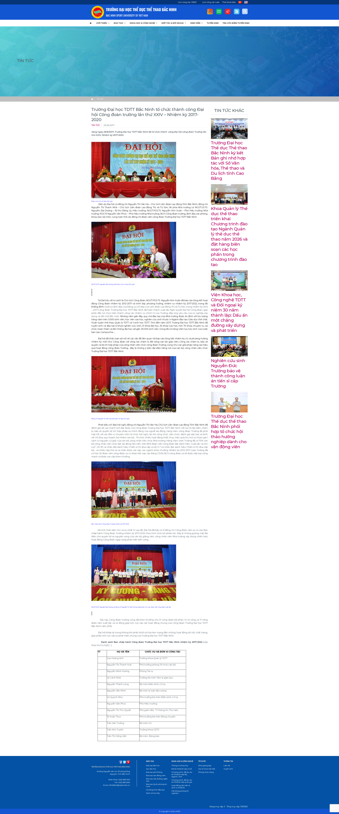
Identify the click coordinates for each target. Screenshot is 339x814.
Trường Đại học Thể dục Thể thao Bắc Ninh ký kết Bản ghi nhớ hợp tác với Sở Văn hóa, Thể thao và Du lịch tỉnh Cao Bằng (229, 160)
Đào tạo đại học (153, 765)
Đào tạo (118, 23)
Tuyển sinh (213, 23)
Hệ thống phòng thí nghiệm (180, 792)
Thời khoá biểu (229, 2)
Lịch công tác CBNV (187, 2)
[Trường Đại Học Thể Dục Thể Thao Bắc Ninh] (97, 12)
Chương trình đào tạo (155, 790)
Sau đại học (151, 769)
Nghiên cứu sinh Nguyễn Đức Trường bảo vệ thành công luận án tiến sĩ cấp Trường (228, 373)
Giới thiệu (101, 23)
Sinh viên (195, 23)
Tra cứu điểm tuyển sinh (236, 23)
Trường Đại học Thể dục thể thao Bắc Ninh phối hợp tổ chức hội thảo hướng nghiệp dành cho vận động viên (228, 431)
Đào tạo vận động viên (156, 775)
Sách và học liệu (153, 793)
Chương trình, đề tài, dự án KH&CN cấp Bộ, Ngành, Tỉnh (181, 774)
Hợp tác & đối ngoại (172, 23)
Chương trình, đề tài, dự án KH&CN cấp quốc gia (181, 781)
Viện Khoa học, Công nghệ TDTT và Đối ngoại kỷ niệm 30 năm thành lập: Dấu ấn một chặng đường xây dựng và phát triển (229, 312)
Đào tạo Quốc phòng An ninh (156, 785)
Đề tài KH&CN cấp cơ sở (181, 769)
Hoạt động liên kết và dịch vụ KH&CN (180, 786)
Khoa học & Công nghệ (142, 23)
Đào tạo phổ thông (154, 772)
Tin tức (100, 99)
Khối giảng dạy (204, 765)
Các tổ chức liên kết (206, 769)
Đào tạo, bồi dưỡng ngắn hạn (157, 780)
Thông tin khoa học (179, 765)
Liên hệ (227, 765)
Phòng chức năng (206, 772)
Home (92, 99)
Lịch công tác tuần (211, 2)
